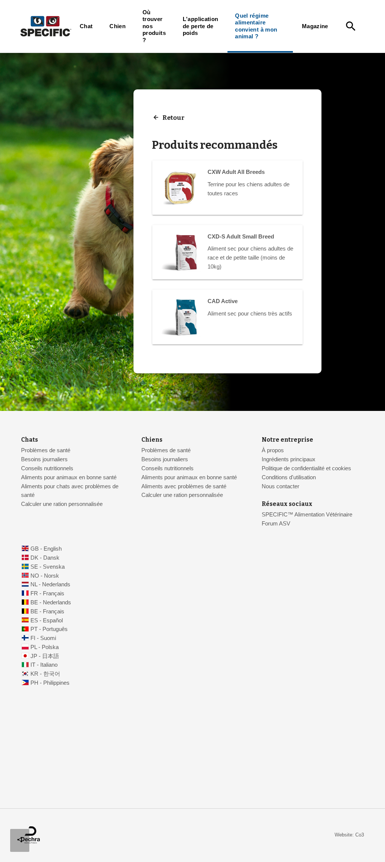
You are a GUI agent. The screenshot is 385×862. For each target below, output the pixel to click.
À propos (273, 450)
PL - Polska (44, 647)
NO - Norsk (44, 576)
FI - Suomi (43, 638)
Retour (173, 118)
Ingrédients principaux (288, 459)
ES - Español (46, 620)
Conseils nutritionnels (47, 468)
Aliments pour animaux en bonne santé (69, 477)
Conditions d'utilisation (289, 477)
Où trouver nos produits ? (154, 26)
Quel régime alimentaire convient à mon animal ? (256, 26)
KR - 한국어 (45, 674)
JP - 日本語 (44, 656)
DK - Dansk (44, 558)
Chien (117, 26)
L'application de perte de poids (200, 26)
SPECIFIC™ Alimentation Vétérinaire (308, 515)
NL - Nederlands (50, 584)
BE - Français (47, 611)
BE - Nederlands (50, 602)
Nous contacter (280, 486)
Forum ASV (276, 524)
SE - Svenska (47, 567)
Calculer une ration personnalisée (62, 504)
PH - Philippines (50, 683)
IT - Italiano (44, 665)
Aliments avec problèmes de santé (183, 486)
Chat (86, 26)
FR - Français (47, 593)
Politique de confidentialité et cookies (306, 468)
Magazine (315, 26)
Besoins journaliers (44, 459)
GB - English (46, 549)
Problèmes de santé (45, 450)
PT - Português (49, 629)
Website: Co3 (349, 835)
